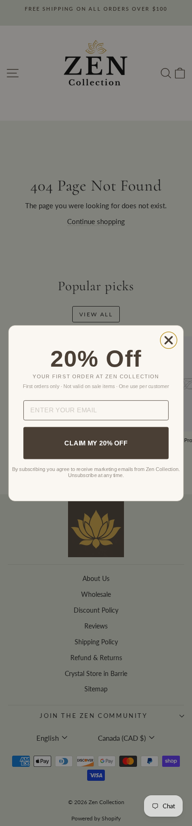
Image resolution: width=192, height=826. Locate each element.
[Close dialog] (168, 340)
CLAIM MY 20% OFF (95, 442)
